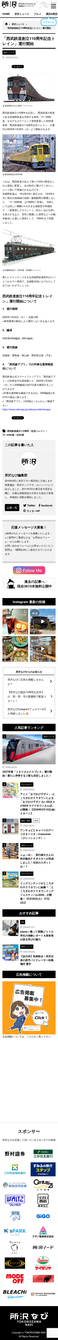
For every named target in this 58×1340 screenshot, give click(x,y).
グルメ (37, 14)
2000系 (21, 434)
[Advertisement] (29, 1088)
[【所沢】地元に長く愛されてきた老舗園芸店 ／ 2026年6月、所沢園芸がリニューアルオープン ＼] (43, 621)
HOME (6, 14)
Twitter (31, 505)
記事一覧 (12, 507)
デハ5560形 (8, 434)
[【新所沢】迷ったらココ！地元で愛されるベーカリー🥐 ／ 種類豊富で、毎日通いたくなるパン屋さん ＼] (43, 649)
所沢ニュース (22, 14)
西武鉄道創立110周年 (18, 430)
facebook (47, 505)
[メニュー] (53, 6)
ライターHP (33, 511)
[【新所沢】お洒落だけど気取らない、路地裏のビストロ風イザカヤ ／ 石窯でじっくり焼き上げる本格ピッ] (15, 649)
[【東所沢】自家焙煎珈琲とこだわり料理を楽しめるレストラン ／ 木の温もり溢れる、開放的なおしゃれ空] (15, 621)
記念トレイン (38, 430)
